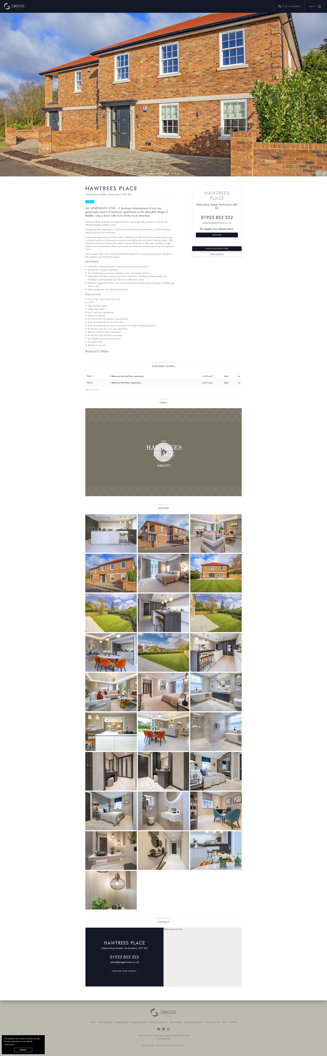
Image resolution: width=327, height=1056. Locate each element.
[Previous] (318, 173)
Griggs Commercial (158, 1022)
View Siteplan (217, 254)
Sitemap (159, 1045)
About (93, 1022)
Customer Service (212, 1022)
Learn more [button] (9, 1044)
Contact (233, 1022)
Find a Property (105, 1022)
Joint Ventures (176, 1022)
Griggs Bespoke (121, 1022)
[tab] (163, 376)
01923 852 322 (217, 217)
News (224, 1022)
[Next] (324, 173)
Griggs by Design (139, 1022)
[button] (14, 6)
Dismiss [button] (23, 1050)
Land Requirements (193, 1022)
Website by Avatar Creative (174, 1045)
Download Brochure (217, 249)
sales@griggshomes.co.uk (217, 222)
